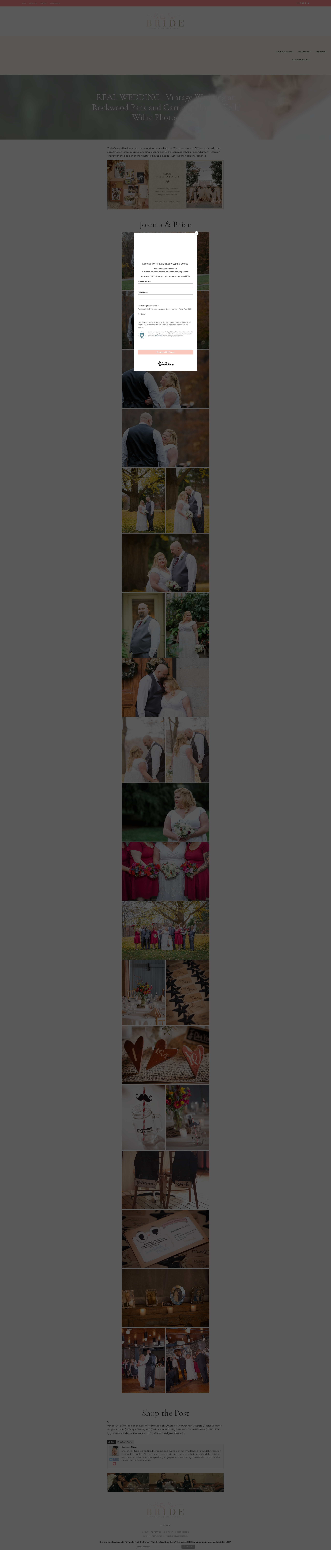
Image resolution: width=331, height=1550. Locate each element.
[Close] (196, 233)
